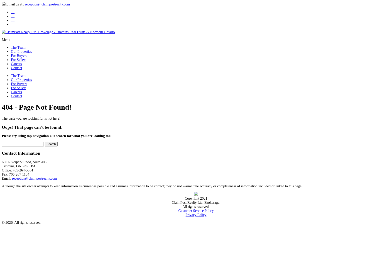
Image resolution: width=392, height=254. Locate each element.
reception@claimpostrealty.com (47, 4)
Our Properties (21, 51)
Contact (16, 68)
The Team (18, 47)
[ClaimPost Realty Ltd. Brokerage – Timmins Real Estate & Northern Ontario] (58, 32)
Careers (16, 64)
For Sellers (18, 60)
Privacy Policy (196, 215)
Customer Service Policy (196, 211)
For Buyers (19, 56)
